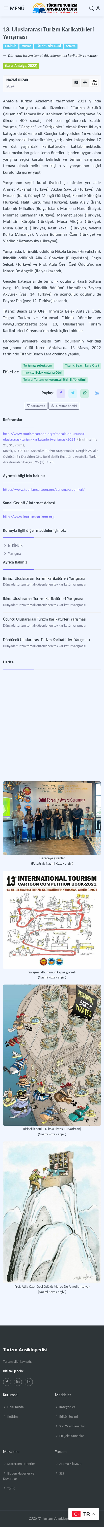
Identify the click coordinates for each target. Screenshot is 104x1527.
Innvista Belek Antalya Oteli (42, 373)
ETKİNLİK (14, 546)
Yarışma (14, 554)
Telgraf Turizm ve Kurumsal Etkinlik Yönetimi (54, 380)
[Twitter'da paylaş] (72, 393)
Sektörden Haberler (21, 1464)
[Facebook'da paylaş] (61, 393)
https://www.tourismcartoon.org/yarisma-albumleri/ (44, 490)
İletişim (12, 1417)
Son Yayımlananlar (72, 1426)
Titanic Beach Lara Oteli (82, 366)
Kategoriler (67, 1407)
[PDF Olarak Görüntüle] (76, 83)
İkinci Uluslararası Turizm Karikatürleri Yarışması (43, 599)
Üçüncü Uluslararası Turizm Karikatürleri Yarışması (44, 619)
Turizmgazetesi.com (37, 366)
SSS (61, 1474)
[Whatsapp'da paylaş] (84, 393)
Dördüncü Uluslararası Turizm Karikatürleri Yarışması (46, 640)
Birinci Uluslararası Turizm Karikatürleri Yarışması (44, 579)
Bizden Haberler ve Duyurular (18, 1476)
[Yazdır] (85, 83)
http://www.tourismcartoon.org (29, 517)
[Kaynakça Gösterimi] (94, 83)
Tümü (11, 1488)
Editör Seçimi (68, 1417)
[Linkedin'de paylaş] (96, 393)
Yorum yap (37, 406)
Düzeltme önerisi (65, 406)
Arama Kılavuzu (70, 1464)
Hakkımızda (15, 1407)
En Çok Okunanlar (71, 1436)
